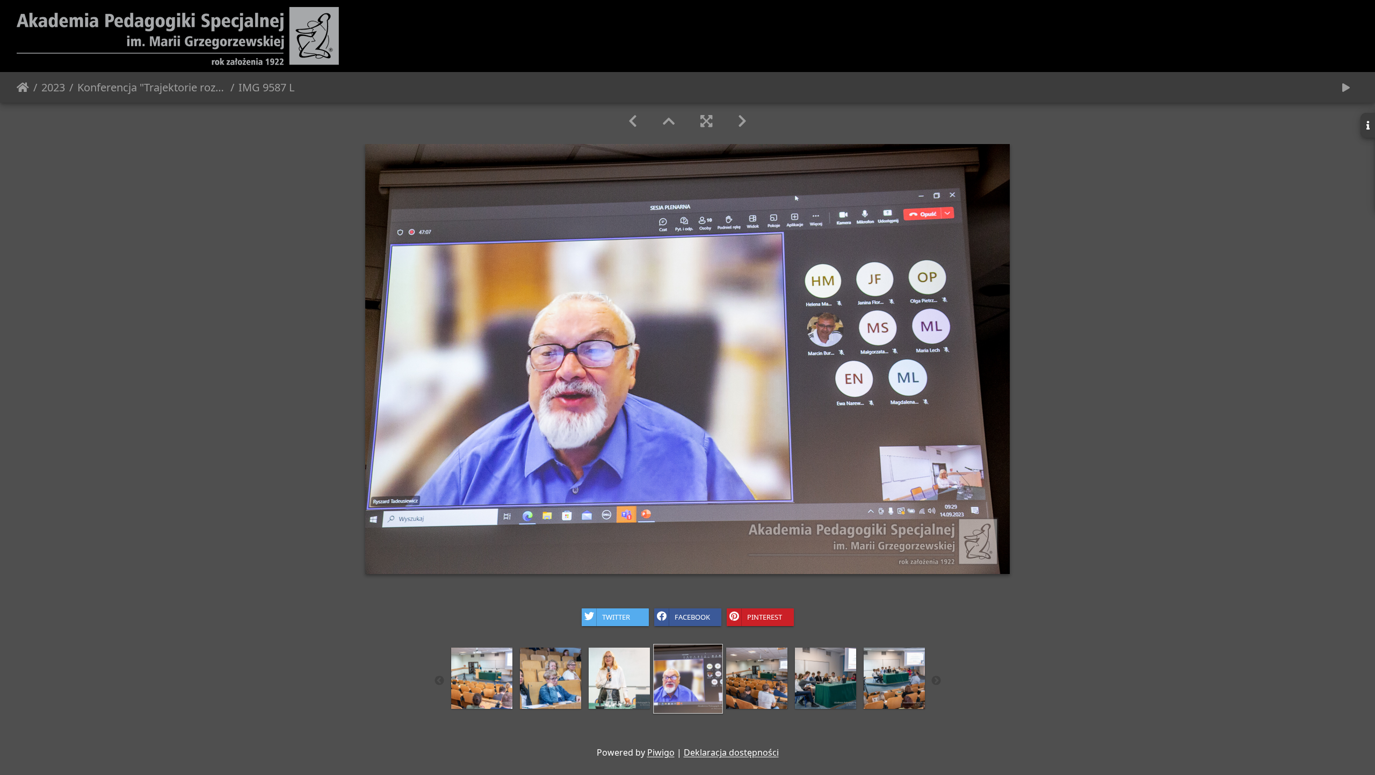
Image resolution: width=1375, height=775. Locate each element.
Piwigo (661, 752)
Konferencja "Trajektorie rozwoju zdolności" (151, 87)
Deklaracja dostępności (731, 752)
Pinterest (764, 616)
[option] (481, 678)
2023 (53, 87)
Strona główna (23, 88)
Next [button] (936, 681)
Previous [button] (439, 681)
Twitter (616, 616)
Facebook (692, 616)
